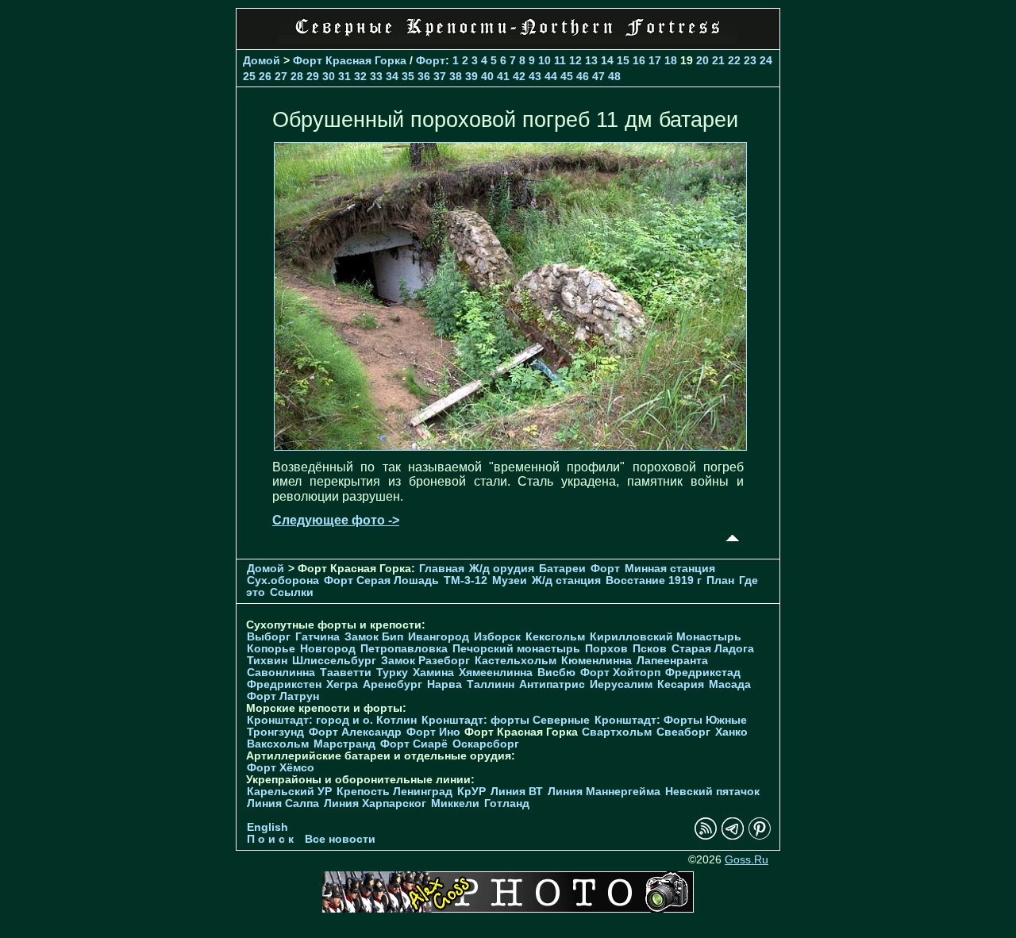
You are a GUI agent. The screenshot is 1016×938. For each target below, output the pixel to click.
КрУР (471, 792)
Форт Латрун (283, 696)
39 (471, 76)
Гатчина (317, 637)
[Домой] (508, 39)
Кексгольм (555, 637)
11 (560, 60)
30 (328, 76)
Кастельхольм (515, 661)
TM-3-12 (465, 580)
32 (360, 76)
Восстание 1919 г (654, 580)
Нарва (444, 684)
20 (702, 60)
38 (455, 76)
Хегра (342, 684)
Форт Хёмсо (280, 768)
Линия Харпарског (375, 803)
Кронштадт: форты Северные (505, 720)
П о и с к (270, 839)
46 (582, 76)
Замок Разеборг (425, 661)
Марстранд (344, 744)
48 (614, 76)
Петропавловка (404, 649)
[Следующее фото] (510, 446)
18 (670, 60)
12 (575, 60)
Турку (392, 673)
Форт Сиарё (414, 744)
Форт (430, 60)
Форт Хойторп (620, 673)
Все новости (340, 839)
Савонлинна (281, 673)
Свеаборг (683, 732)
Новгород (328, 649)
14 (607, 60)
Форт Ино (433, 732)
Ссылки (292, 592)
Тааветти (345, 673)
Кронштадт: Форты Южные (671, 720)
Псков (650, 649)
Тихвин (267, 661)
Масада (730, 684)
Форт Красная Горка (349, 60)
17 (654, 60)
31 (344, 76)
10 (544, 60)
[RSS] (706, 836)
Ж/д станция (566, 580)
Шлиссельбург (334, 661)
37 (439, 76)
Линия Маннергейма (604, 792)
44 (551, 76)
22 (734, 60)
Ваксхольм (278, 744)
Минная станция (670, 569)
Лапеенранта (672, 661)
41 (503, 76)
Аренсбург (392, 684)
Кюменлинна (596, 661)
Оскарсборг (485, 744)
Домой (261, 60)
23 (750, 60)
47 (598, 76)
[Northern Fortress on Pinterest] (760, 836)
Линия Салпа (283, 803)
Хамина (433, 673)
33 (376, 76)
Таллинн (490, 684)
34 (392, 76)
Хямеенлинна (496, 673)
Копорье (271, 649)
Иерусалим (621, 684)
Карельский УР (289, 792)
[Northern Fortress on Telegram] (733, 836)
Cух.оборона (283, 580)
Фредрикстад (703, 673)
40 (487, 76)
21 (718, 60)
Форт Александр (355, 732)
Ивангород (438, 637)
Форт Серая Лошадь (381, 580)
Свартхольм (617, 732)
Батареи (562, 569)
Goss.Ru (746, 860)
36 (424, 76)
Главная (441, 569)
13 (591, 60)
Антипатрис (552, 684)
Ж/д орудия (501, 569)
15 (623, 60)
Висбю (556, 673)
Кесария (680, 684)
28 (297, 76)
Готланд (506, 803)
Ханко (731, 732)
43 (535, 76)
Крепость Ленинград (394, 792)
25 (249, 76)
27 (281, 76)
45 (566, 76)
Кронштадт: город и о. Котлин (332, 720)
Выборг (269, 637)
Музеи (509, 580)
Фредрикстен (284, 684)
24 (766, 60)
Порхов (606, 649)
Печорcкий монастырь (516, 649)
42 (519, 76)
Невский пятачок (712, 792)
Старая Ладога (713, 649)
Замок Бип (373, 637)
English (267, 827)
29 (312, 76)
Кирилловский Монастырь (665, 637)
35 (408, 76)
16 (639, 60)
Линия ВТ (517, 792)
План (720, 580)
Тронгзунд (275, 732)
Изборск (497, 637)
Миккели (455, 803)
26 (265, 76)
